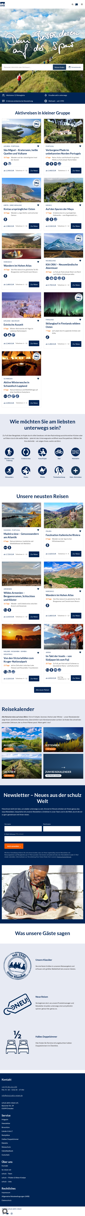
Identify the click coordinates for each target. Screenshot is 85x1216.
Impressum (6, 1192)
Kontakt (5, 1166)
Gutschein (6, 1155)
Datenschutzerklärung (64, 857)
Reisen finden (59, 67)
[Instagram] (11, 1213)
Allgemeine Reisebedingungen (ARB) (15, 1196)
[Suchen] (72, 4)
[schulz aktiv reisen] (2, 4)
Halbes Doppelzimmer (10, 1139)
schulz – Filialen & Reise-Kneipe (14, 1177)
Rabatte (5, 1143)
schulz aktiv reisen (15, 1209)
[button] (5, 1211)
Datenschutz (6, 1200)
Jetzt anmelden (13, 846)
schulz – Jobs (7, 1181)
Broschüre (6, 1127)
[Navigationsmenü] (81, 4)
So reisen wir (6, 1170)
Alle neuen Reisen (42, 690)
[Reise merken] (38, 146)
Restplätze (6, 1135)
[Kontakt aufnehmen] (76, 5)
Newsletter (6, 1123)
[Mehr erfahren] (42, 969)
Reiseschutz (6, 1147)
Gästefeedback (7, 1151)
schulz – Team (7, 1173)
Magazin (5, 1119)
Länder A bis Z (7, 1131)
